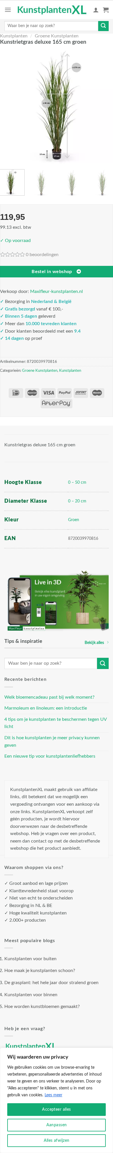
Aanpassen (56, 1125)
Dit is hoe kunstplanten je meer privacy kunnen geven (52, 741)
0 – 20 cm (77, 501)
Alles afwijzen (57, 1141)
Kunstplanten (14, 36)
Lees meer (53, 1095)
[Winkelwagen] (106, 9)
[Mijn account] (96, 9)
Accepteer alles (56, 1110)
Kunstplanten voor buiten (30, 958)
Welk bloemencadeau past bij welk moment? (49, 697)
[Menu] (7, 10)
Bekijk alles (94, 643)
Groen (73, 520)
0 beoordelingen (42, 254)
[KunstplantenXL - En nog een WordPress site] (52, 9)
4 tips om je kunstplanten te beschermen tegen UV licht (55, 723)
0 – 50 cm (77, 482)
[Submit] (103, 26)
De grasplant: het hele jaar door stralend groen (51, 982)
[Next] (105, 106)
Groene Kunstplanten (57, 36)
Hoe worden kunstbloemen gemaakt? (42, 1006)
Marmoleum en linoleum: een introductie (45, 708)
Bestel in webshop (52, 272)
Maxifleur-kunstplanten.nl (56, 291)
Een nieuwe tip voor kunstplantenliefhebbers (49, 756)
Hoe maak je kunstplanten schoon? (39, 970)
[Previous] (8, 106)
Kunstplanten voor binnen (30, 994)
